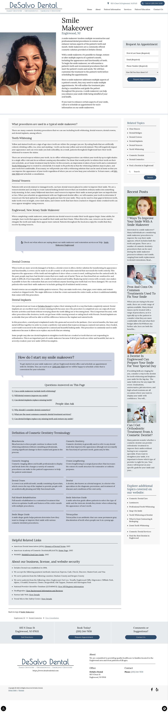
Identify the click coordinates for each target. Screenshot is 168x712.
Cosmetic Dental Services (140, 531)
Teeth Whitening (19, 166)
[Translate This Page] (164, 708)
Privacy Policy (12, 690)
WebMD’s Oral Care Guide (33, 554)
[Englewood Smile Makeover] (28, 95)
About (98, 9)
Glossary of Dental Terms (55, 546)
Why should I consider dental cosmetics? (32, 410)
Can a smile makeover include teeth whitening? (35, 391)
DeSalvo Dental (44, 306)
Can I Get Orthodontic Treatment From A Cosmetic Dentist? (140, 430)
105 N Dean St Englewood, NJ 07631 (123, 3)
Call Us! (153, 3)
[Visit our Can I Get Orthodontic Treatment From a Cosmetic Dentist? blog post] (141, 422)
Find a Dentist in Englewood (141, 165)
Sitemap (21, 690)
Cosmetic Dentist (136, 155)
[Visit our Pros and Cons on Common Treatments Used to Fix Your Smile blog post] (141, 284)
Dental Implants (136, 141)
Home (89, 9)
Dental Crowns (135, 137)
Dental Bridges (135, 133)
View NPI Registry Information (71, 586)
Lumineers (133, 502)
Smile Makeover (27, 612)
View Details (34, 594)
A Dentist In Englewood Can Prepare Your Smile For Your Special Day (141, 361)
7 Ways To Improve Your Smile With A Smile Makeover (140, 221)
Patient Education (142, 9)
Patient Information (112, 9)
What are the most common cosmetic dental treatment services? (42, 414)
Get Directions (27, 637)
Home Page (63, 550)
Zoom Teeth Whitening (139, 525)
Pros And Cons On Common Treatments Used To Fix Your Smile (141, 292)
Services (127, 9)
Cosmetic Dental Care (138, 498)
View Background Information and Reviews (44, 590)
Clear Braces (134, 129)
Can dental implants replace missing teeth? (33, 400)
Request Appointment (84, 637)
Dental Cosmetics (136, 159)
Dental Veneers (135, 145)
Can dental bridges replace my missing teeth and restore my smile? (43, 418)
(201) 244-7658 (58, 367)
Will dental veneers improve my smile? (31, 395)
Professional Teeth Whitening (142, 507)
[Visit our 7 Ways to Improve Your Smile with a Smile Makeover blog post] (141, 215)
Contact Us (158, 9)
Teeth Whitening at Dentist (141, 515)
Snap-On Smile (135, 511)
